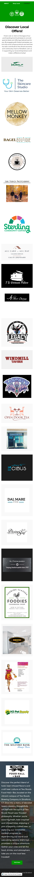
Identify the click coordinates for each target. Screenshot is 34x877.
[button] (17, 64)
